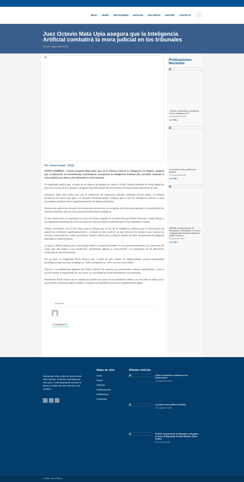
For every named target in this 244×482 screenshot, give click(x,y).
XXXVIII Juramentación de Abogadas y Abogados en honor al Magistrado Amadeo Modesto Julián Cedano (185, 232)
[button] (198, 15)
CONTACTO (185, 15)
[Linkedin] (199, 3)
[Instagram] (185, 3)
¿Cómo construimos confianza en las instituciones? (184, 112)
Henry (105, 15)
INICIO (94, 15)
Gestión (170, 15)
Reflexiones (121, 15)
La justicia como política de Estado (170, 405)
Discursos (154, 15)
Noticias (138, 15)
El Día (71, 165)
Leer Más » (173, 120)
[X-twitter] (192, 3)
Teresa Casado (57, 165)
